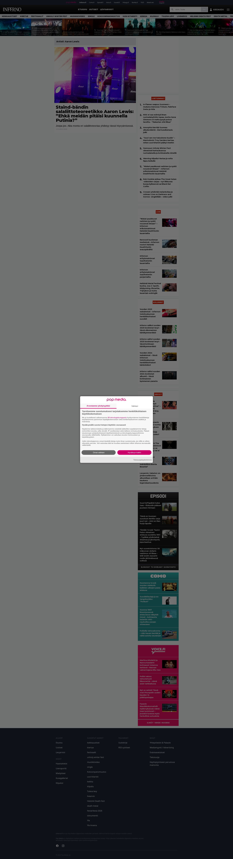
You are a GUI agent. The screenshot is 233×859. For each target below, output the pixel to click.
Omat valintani (98, 452)
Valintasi (134, 406)
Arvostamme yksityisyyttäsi (98, 406)
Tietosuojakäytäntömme (142, 460)
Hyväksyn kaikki (134, 452)
